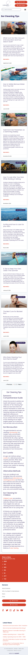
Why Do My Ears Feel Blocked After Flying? (14, 628)
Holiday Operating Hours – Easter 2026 (13, 634)
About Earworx (6, 588)
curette (5, 458)
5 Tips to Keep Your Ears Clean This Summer (12, 270)
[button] (25, 9)
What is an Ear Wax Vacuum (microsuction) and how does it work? (13, 40)
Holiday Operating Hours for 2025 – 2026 (14, 637)
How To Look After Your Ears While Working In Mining (13, 178)
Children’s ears (7, 498)
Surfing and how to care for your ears (13, 225)
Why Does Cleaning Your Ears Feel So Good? (12, 358)
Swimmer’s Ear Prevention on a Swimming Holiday (14, 131)
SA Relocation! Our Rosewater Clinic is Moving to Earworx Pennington (13, 643)
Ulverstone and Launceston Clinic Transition (15, 625)
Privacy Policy (17, 650)
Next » (20, 384)
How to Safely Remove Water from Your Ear (14, 85)
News (3, 594)
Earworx (10, 648)
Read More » (6, 59)
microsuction (13, 432)
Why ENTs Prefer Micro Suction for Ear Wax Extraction (14, 640)
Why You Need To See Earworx (10, 591)
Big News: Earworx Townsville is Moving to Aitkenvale (14, 631)
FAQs (3, 596)
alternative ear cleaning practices (12, 479)
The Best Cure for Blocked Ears (12, 312)
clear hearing (14, 548)
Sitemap (16, 648)
